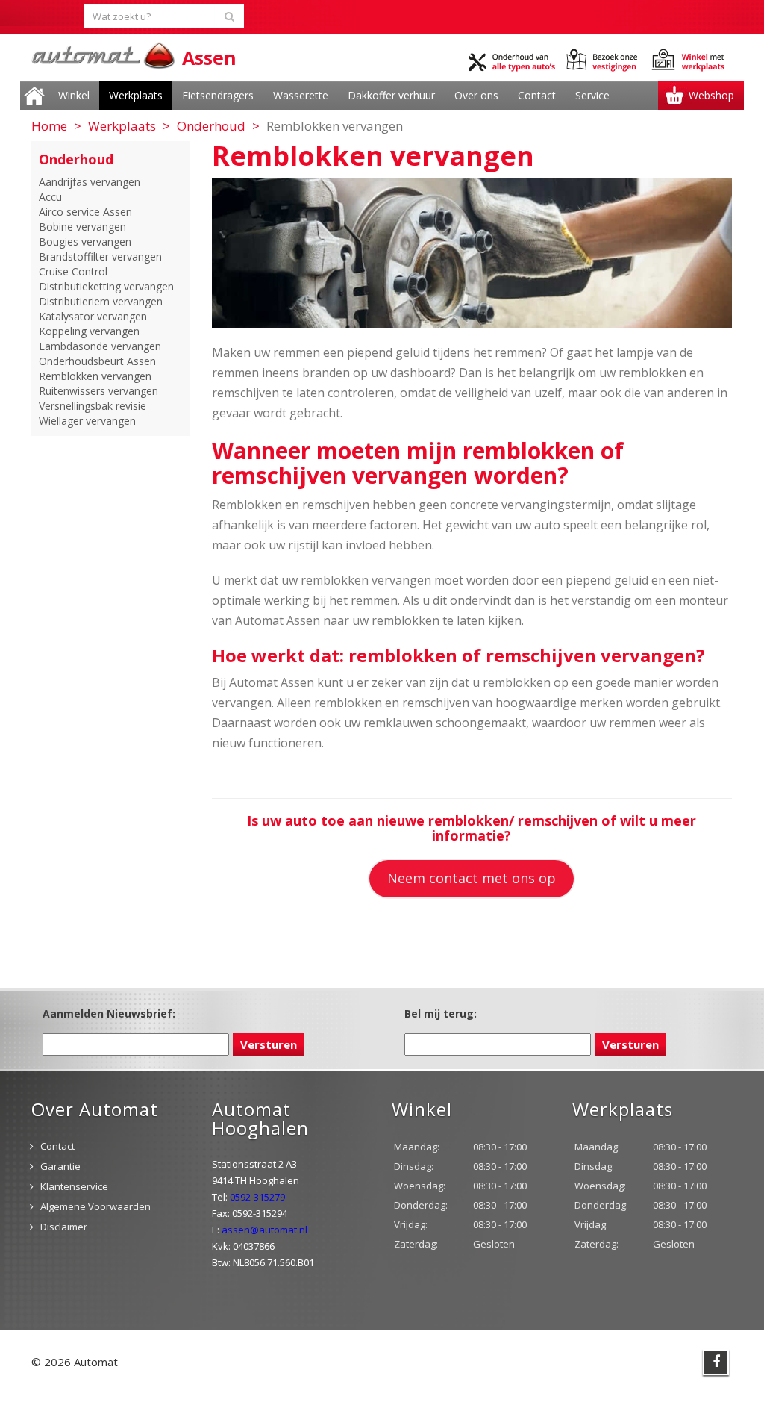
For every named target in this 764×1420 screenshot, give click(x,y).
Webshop (711, 95)
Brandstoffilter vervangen (100, 256)
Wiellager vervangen (87, 421)
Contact (537, 95)
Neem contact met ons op (471, 878)
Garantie (60, 1166)
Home (34, 95)
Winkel (74, 95)
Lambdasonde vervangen (100, 346)
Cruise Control (73, 271)
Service (592, 95)
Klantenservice (74, 1186)
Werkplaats (136, 95)
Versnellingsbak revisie (92, 406)
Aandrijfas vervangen (89, 182)
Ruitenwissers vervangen (98, 391)
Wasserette (300, 95)
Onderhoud (211, 125)
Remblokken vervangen (95, 376)
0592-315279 (257, 1196)
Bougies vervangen (85, 241)
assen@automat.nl (264, 1229)
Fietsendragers (218, 95)
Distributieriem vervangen (101, 301)
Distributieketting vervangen (106, 286)
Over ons (476, 95)
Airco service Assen (85, 212)
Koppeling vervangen (89, 331)
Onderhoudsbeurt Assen (97, 361)
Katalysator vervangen (93, 316)
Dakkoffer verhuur (391, 95)
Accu (50, 197)
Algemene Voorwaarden (95, 1206)
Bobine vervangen (82, 226)
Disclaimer (63, 1226)
